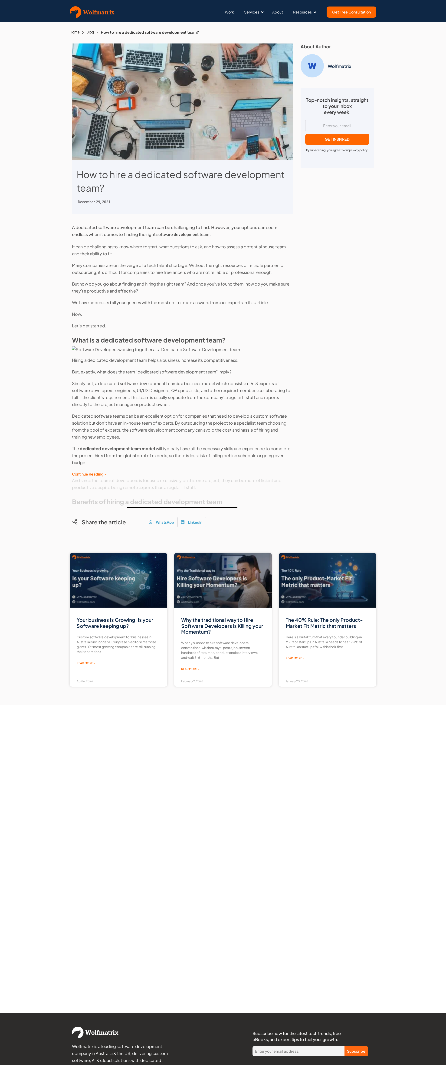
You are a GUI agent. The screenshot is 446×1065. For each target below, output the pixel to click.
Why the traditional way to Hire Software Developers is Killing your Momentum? (222, 626)
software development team (183, 234)
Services (251, 12)
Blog (90, 32)
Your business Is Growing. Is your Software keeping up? (115, 623)
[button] (162, 522)
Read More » (86, 663)
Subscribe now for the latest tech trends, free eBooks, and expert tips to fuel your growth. (297, 1036)
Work (229, 12)
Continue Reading (87, 474)
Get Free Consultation (351, 12)
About (277, 12)
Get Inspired (337, 139)
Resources (302, 12)
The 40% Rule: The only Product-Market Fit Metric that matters (324, 623)
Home (74, 32)
